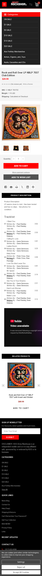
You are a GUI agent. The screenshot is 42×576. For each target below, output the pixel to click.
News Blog (5, 501)
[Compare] (32, 4)
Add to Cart (21, 408)
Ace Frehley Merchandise (14, 51)
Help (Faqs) (6, 508)
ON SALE (8, 19)
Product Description (21, 195)
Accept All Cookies (21, 572)
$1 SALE (7, 25)
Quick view (21, 375)
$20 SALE (8, 46)
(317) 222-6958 (10, 549)
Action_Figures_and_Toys (14, 57)
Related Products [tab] (21, 356)
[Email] (11, 187)
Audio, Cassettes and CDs (14, 62)
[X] (22, 187)
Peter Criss (21, 256)
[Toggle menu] (4, 4)
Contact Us (6, 505)
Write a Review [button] (28, 84)
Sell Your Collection (9, 520)
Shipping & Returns (9, 512)
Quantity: (7, 159)
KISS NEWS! (6, 524)
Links (3, 532)
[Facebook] (5, 187)
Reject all (21, 567)
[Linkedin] (27, 187)
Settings (21, 562)
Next (38, 385)
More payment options (21, 172)
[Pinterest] (33, 187)
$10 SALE (8, 35)
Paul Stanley (21, 224)
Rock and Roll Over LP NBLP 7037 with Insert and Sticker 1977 (21, 397)
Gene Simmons (23, 241)
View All (5, 490)
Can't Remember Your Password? (14, 516)
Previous (3, 385)
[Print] (16, 187)
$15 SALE (8, 41)
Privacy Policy (7, 528)
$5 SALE (7, 30)
